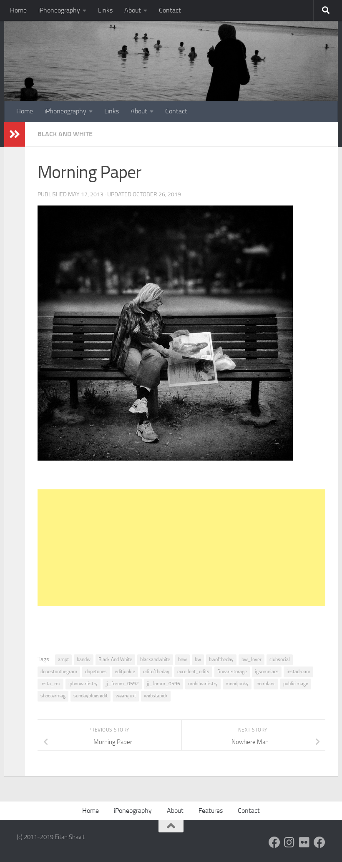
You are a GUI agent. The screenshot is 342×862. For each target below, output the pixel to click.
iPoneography (133, 810)
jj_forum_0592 (122, 684)
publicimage (295, 684)
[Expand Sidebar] (14, 134)
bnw (182, 659)
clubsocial (279, 659)
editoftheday (156, 671)
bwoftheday (221, 659)
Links (105, 10)
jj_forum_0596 (163, 684)
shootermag (52, 696)
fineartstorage (232, 671)
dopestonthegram (58, 671)
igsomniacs (267, 671)
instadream (298, 671)
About (132, 10)
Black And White (65, 134)
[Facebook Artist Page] (319, 842)
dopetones (96, 671)
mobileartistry (203, 684)
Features (211, 810)
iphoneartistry (83, 684)
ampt (63, 659)
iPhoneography (59, 10)
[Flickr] (304, 842)
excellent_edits (193, 671)
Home (18, 10)
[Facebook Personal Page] (274, 842)
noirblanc (265, 684)
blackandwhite (155, 659)
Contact (170, 10)
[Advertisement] (181, 547)
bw (198, 659)
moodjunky (237, 684)
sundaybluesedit (90, 696)
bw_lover (251, 659)
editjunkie (125, 671)
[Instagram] (289, 842)
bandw (84, 659)
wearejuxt (126, 696)
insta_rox (50, 684)
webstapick (156, 696)
